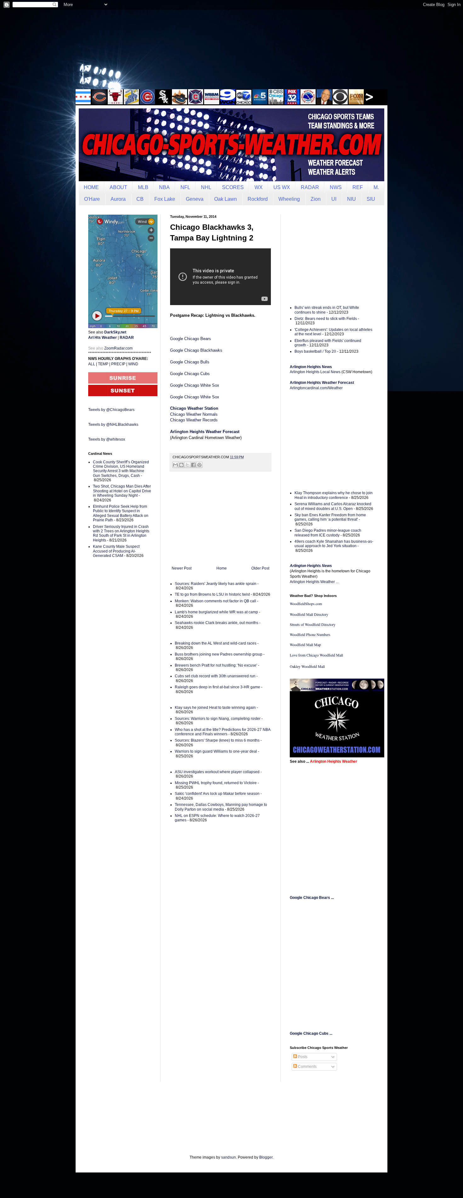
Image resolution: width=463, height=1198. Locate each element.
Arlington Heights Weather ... (314, 582)
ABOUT (118, 187)
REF (357, 187)
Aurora (118, 199)
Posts (302, 1057)
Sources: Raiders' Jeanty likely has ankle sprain (215, 584)
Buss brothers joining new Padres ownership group (218, 654)
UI (333, 199)
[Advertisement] (231, 48)
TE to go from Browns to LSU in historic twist (212, 594)
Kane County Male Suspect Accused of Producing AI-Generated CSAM (116, 551)
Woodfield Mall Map (305, 644)
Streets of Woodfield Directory (312, 624)
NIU (351, 199)
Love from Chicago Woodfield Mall (316, 654)
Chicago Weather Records (194, 420)
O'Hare (92, 199)
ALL (91, 364)
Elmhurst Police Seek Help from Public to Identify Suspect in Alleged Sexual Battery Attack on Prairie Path (120, 513)
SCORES (233, 187)
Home (221, 568)
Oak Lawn (225, 199)
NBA (164, 187)
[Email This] (175, 465)
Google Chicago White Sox (194, 385)
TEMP (103, 364)
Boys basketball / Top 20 (315, 351)
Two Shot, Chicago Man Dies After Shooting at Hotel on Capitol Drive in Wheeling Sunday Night (122, 491)
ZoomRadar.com (118, 348)
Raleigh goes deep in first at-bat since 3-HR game (217, 687)
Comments (307, 1066)
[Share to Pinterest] (199, 465)
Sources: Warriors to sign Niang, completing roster (217, 718)
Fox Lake (164, 199)
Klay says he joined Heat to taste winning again (215, 707)
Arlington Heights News (311, 566)
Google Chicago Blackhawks (196, 350)
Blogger (265, 1157)
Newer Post (181, 568)
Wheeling (289, 199)
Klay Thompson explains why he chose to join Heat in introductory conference (333, 495)
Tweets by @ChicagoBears (111, 410)
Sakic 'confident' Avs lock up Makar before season (217, 793)
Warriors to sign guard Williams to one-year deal (216, 751)
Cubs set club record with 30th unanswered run (215, 676)
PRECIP (118, 364)
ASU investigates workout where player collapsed (217, 772)
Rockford (258, 199)
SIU (371, 199)
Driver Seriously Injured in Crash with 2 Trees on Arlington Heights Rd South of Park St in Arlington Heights (121, 533)
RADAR (310, 187)
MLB (143, 187)
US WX (281, 187)
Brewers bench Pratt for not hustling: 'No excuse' (216, 665)
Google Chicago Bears (190, 338)
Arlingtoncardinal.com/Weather (316, 388)
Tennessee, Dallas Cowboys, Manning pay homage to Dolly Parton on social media (221, 806)
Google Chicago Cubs (190, 373)
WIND (133, 364)
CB (140, 199)
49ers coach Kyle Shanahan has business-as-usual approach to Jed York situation (333, 543)
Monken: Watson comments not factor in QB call (215, 601)
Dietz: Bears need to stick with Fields (325, 318)
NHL (206, 187)
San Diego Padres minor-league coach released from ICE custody (327, 532)
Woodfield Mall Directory (309, 614)
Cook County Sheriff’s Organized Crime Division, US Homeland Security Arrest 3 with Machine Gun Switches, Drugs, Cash (121, 469)
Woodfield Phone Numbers (310, 634)
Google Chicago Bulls (189, 362)
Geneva (194, 199)
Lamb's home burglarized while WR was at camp (216, 612)
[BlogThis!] (181, 465)
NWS (336, 187)
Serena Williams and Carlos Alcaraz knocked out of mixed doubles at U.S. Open (332, 506)
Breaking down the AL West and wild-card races (215, 643)
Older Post (260, 568)
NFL (185, 187)
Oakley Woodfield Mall (307, 666)
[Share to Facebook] (193, 465)
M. (376, 187)
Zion (316, 199)
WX (258, 187)
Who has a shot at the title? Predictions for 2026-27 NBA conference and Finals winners (222, 731)
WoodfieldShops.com (306, 603)
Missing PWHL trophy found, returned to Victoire (216, 783)
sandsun (228, 1157)
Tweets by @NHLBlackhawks (113, 424)
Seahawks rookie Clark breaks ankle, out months (216, 623)
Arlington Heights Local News (315, 372)
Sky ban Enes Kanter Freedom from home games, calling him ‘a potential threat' (330, 517)
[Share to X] (187, 465)
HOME (91, 187)
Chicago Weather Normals (194, 414)
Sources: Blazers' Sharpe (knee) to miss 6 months (217, 740)
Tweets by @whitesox (106, 439)
